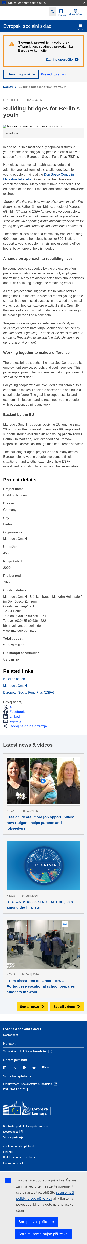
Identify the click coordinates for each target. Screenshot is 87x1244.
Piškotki (8, 1151)
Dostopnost (10, 1034)
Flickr (45, 1067)
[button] (8, 706)
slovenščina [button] (75, 14)
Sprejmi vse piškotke (36, 1222)
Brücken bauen (14, 679)
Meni (80, 29)
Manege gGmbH (15, 685)
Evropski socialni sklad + (22, 1029)
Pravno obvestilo (13, 1163)
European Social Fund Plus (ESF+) (28, 692)
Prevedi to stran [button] (53, 74)
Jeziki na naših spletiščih (19, 1146)
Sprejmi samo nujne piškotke (43, 1234)
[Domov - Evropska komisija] (32, 1109)
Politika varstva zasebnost (19, 1157)
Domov (8, 86)
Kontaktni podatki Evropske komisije (26, 1126)
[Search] (52, 11)
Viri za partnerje (13, 1137)
